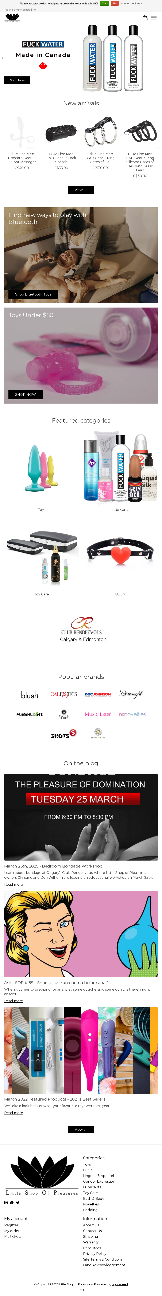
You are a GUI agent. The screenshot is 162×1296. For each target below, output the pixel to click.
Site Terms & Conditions (103, 1259)
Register (11, 1225)
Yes (104, 3)
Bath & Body (93, 1199)
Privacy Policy (94, 1254)
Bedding (90, 1210)
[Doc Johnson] (98, 695)
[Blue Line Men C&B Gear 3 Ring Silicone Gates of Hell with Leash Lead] (140, 131)
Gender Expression (99, 1181)
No (114, 3)
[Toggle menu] (153, 18)
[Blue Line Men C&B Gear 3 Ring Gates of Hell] (100, 131)
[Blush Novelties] (30, 695)
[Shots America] (64, 733)
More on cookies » (131, 3)
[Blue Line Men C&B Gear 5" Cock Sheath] (61, 131)
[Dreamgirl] (132, 695)
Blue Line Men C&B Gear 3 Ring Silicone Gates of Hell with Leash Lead (140, 162)
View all (81, 190)
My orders (12, 1231)
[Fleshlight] (30, 714)
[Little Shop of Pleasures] (12, 17)
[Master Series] (64, 714)
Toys (41, 510)
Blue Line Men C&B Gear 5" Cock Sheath (61, 158)
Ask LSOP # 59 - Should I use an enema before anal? (56, 982)
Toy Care (41, 594)
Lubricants (120, 510)
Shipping (90, 1237)
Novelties (91, 1204)
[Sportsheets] (98, 733)
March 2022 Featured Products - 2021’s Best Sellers (54, 1099)
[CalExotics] (64, 695)
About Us (91, 1225)
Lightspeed (120, 1284)
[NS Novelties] (132, 714)
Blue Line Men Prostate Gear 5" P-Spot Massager (22, 158)
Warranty (91, 1242)
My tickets (12, 1237)
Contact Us (92, 1231)
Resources (92, 1248)
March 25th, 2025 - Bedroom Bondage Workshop (53, 866)
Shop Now (17, 80)
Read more (13, 885)
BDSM (120, 594)
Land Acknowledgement (104, 1265)
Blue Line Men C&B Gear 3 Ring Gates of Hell (101, 158)
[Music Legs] (98, 714)
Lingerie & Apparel (98, 1176)
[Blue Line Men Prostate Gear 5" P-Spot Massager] (21, 131)
